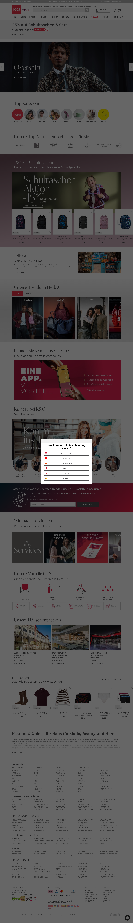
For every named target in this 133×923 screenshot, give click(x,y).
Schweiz (66, 458)
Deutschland (66, 463)
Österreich (66, 453)
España (66, 478)
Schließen (90, 441)
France (66, 468)
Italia (66, 473)
